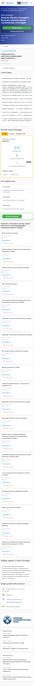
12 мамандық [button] (5, 533)
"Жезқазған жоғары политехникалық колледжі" (16, 318)
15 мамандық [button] (5, 409)
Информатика (14, 174)
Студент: (4, 38)
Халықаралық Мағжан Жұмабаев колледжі (15, 491)
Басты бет (4, 9)
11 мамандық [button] (5, 325)
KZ (19, 3)
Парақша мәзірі (9, 68)
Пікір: (3, 40)
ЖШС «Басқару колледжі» (9, 284)
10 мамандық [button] (5, 240)
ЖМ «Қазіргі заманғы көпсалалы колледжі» (15, 351)
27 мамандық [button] (5, 392)
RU (22, 3)
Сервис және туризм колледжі (11, 507)
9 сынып (4, 134)
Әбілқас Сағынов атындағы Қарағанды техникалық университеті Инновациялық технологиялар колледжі (14, 436)
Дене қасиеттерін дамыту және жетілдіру (13, 200)
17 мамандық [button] (5, 275)
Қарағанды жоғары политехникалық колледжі (16, 402)
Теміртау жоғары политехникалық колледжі (15, 267)
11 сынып (11, 134)
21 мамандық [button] (5, 425)
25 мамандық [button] (5, 309)
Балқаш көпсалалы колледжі (10, 367)
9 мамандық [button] (5, 358)
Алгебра (5, 174)
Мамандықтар (12, 9)
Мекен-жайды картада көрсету (14, 602)
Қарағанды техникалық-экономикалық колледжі (17, 334)
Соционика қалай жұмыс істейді (13, 643)
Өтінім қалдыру (17, 28)
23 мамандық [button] (5, 291)
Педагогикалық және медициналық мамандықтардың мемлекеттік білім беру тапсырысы (17, 662)
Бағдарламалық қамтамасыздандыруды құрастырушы (13, 191)
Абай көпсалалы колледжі (10, 233)
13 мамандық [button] (5, 482)
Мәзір (6, 46)
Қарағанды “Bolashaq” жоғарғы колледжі (14, 418)
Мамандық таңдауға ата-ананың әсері (15, 648)
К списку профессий (9, 51)
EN (26, 3)
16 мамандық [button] (5, 374)
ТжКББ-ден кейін (21, 134)
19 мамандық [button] (5, 258)
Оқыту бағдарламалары (8, 35)
